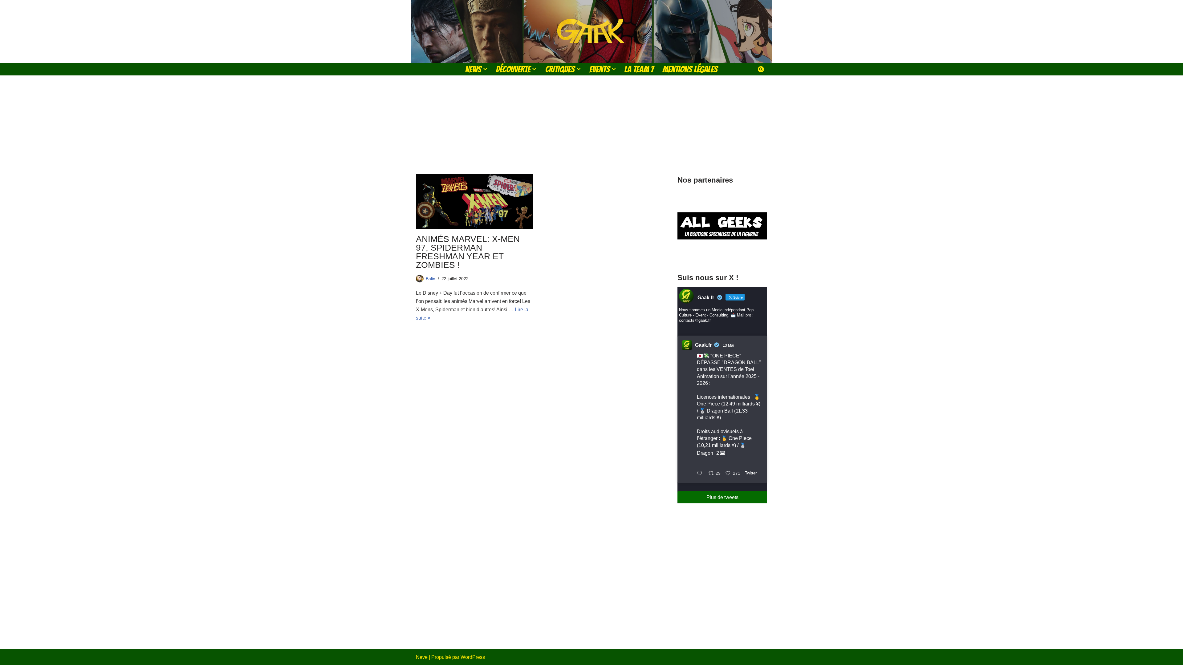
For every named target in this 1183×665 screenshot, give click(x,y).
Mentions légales (690, 69)
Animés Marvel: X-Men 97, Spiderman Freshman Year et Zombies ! (468, 252)
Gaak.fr (703, 345)
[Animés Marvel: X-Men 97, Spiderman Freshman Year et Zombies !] (474, 201)
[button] (485, 69)
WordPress (473, 657)
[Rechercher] (761, 69)
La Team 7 (639, 69)
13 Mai (728, 345)
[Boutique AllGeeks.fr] (722, 255)
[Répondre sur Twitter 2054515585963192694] (701, 473)
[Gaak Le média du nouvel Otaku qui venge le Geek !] (591, 31)
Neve (422, 657)
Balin (430, 278)
